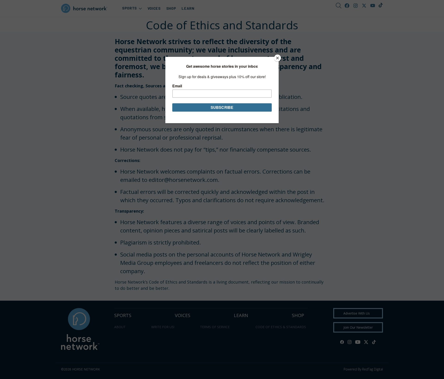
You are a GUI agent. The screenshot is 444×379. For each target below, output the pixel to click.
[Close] (277, 58)
